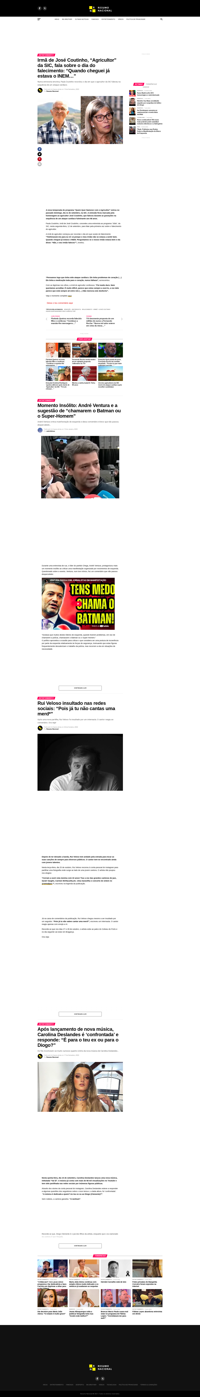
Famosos (95, 19)
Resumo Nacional (52, 91)
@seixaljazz (47, 884)
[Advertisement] (100, 37)
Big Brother (67, 19)
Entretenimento (108, 19)
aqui (70, 296)
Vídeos (120, 19)
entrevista (76, 309)
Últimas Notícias (82, 19)
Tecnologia (111, 1385)
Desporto (80, 1385)
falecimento (87, 309)
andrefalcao (50, 431)
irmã (96, 309)
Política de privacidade (135, 19)
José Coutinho (104, 309)
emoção (68, 309)
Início (57, 19)
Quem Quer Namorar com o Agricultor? (61, 311)
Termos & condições (148, 1385)
